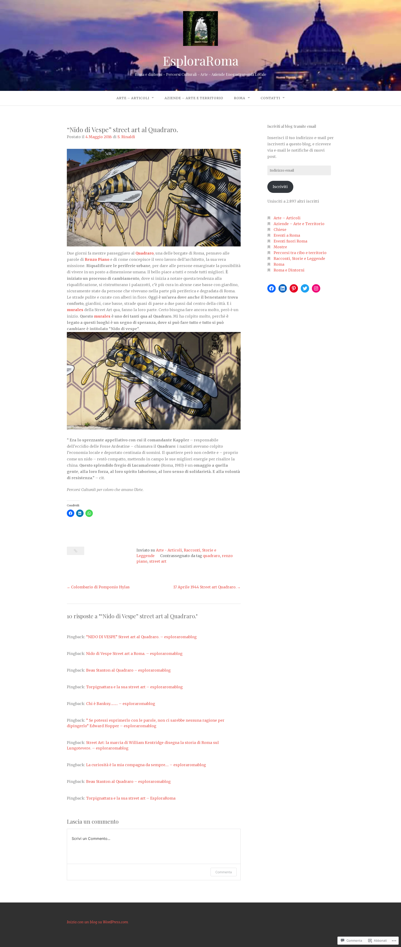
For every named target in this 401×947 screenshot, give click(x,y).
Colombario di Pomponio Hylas (100, 587)
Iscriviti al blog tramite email (291, 126)
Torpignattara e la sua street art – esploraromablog (134, 687)
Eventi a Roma (287, 235)
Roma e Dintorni (289, 270)
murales (75, 309)
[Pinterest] (294, 288)
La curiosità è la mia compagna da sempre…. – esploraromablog (146, 764)
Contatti (270, 98)
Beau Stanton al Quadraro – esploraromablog (128, 670)
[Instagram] (316, 288)
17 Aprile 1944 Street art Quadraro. (204, 587)
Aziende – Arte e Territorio (194, 98)
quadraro (211, 555)
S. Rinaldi (126, 136)
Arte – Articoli (132, 98)
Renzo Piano (97, 259)
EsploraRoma (201, 60)
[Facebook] (271, 288)
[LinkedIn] (282, 288)
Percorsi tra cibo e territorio (300, 252)
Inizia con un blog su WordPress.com (97, 922)
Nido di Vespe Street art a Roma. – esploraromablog (134, 653)
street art (157, 561)
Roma (239, 98)
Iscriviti (280, 186)
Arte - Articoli (169, 550)
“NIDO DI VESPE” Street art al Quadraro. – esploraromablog (141, 637)
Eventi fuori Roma (290, 241)
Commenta (223, 872)
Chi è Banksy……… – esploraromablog (120, 703)
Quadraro (145, 253)
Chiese (280, 229)
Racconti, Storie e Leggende (299, 258)
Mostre (280, 247)
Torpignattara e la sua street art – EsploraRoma (130, 798)
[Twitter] (305, 288)
